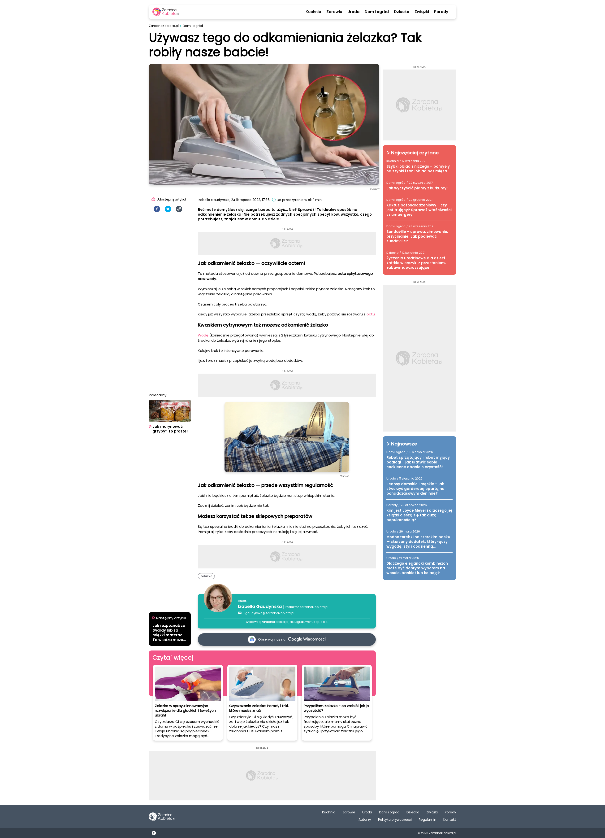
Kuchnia (313, 11)
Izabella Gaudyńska (260, 606)
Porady (441, 11)
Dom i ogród (377, 11)
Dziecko (401, 11)
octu (371, 314)
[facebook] (157, 209)
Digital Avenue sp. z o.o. (311, 622)
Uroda (353, 11)
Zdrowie (334, 11)
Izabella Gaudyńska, (214, 199)
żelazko (206, 576)
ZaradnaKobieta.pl (164, 26)
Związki (422, 11)
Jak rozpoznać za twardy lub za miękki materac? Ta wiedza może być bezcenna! (168, 632)
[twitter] (168, 209)
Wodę (203, 335)
